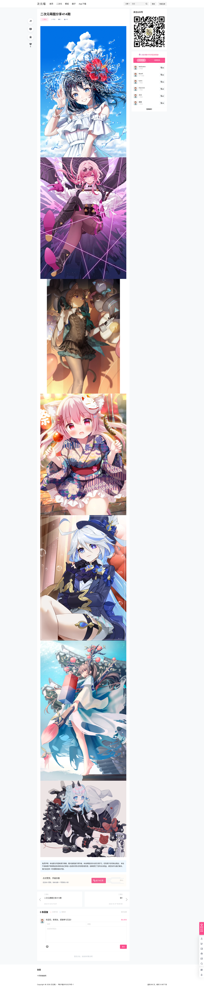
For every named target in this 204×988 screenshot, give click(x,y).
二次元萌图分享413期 (53, 898)
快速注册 (162, 4)
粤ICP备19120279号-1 (66, 984)
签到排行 (149, 109)
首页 (51, 4)
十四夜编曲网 (41, 976)
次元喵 (52, 984)
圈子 (74, 4)
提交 (123, 947)
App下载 (82, 4)
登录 (153, 4)
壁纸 (67, 4)
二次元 (59, 4)
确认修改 (124, 920)
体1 (121, 898)
